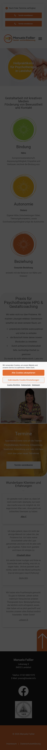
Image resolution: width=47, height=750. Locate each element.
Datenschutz (26, 385)
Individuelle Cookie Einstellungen (23, 380)
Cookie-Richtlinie (13, 385)
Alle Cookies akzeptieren (23, 372)
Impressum (36, 385)
